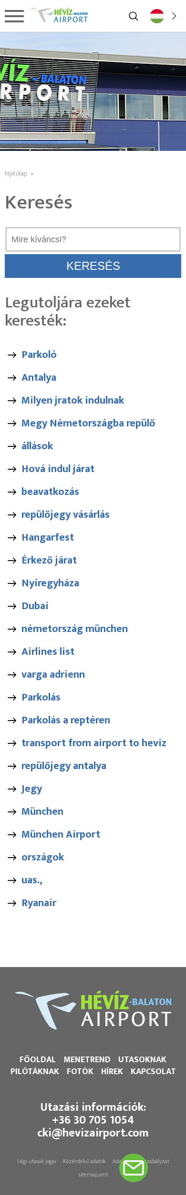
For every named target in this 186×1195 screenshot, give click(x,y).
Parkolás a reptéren (65, 720)
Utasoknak (142, 1060)
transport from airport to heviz (93, 743)
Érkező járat (49, 560)
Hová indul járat (57, 469)
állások (37, 446)
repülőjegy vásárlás (65, 514)
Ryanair (38, 903)
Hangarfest (47, 537)
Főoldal (38, 1060)
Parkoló (39, 355)
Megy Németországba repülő (88, 423)
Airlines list (47, 652)
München (42, 811)
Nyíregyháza (50, 583)
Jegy (31, 789)
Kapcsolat (153, 1072)
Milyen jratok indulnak (72, 400)
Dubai (35, 606)
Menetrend (87, 1060)
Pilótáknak (34, 1072)
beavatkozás (50, 492)
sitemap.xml (93, 1174)
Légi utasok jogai (36, 1161)
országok (42, 857)
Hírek (112, 1072)
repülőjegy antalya (63, 766)
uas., (31, 880)
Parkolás (41, 697)
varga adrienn (53, 674)
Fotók (80, 1072)
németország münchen (74, 629)
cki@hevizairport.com (93, 1133)
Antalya (38, 377)
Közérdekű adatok (84, 1161)
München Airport (60, 834)
